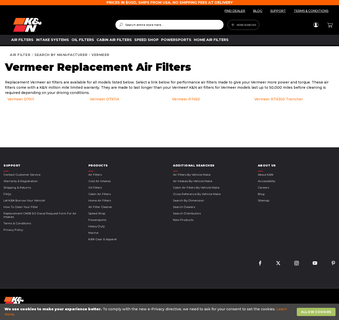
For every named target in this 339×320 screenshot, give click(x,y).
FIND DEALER (235, 11)
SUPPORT (278, 11)
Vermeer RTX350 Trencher (278, 99)
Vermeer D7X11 (20, 99)
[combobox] (169, 25)
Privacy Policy (13, 230)
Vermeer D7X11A (104, 99)
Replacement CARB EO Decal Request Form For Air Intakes (39, 215)
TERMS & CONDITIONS (311, 11)
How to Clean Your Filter (20, 207)
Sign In (316, 25)
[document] (170, 312)
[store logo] (60, 25)
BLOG (257, 11)
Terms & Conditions (17, 223)
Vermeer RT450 (186, 99)
